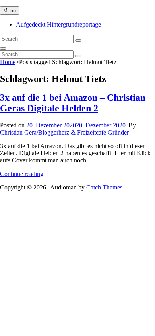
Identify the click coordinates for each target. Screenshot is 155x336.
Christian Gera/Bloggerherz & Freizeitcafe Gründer (64, 132)
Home (7, 62)
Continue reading (21, 173)
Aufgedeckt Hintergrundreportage (58, 24)
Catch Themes (104, 187)
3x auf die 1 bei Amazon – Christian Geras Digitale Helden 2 (72, 102)
